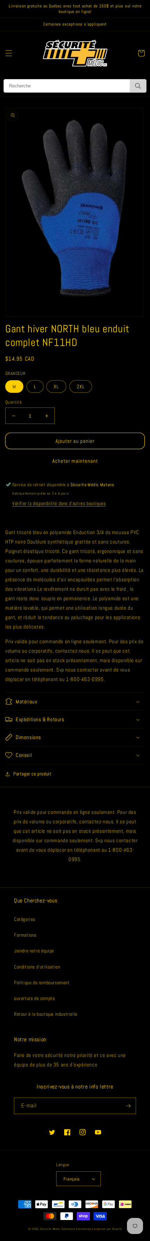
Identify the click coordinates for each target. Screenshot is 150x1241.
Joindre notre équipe (34, 951)
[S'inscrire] (128, 1106)
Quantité (13, 402)
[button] (8, 53)
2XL (81, 386)
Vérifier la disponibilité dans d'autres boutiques (59, 503)
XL (56, 386)
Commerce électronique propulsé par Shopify (91, 1229)
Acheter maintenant (75, 461)
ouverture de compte (34, 998)
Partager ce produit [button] (32, 774)
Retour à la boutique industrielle (45, 1014)
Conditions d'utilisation (37, 967)
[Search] (138, 85)
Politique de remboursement (42, 982)
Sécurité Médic (50, 1229)
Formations (25, 935)
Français (71, 1179)
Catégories (24, 919)
